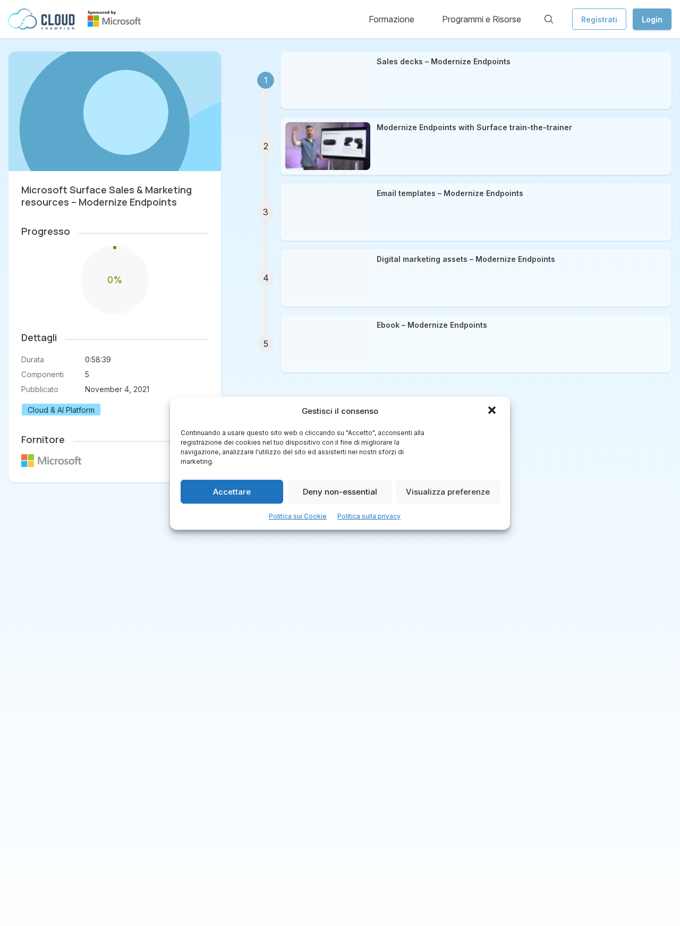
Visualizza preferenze (448, 491)
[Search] (548, 19)
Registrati (599, 19)
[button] (493, 411)
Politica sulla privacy (369, 516)
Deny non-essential (340, 491)
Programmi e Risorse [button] (481, 19)
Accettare (232, 491)
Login (652, 19)
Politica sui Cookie (298, 516)
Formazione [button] (391, 19)
